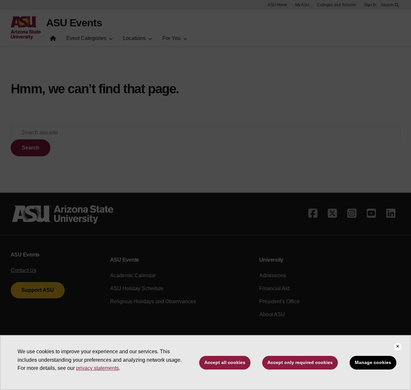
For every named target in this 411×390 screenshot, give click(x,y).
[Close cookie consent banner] (397, 346)
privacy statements (97, 368)
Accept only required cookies (300, 362)
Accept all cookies (224, 362)
